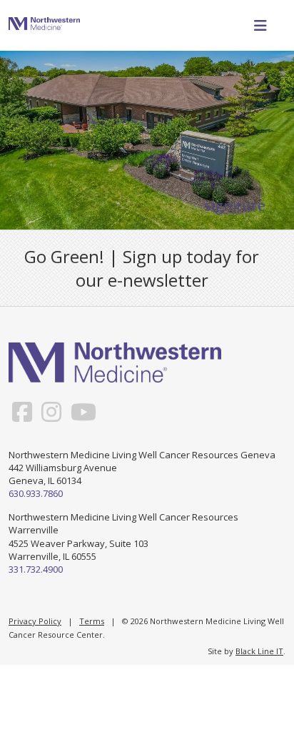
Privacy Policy (35, 621)
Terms (91, 621)
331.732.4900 (36, 569)
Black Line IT (259, 651)
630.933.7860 (36, 493)
